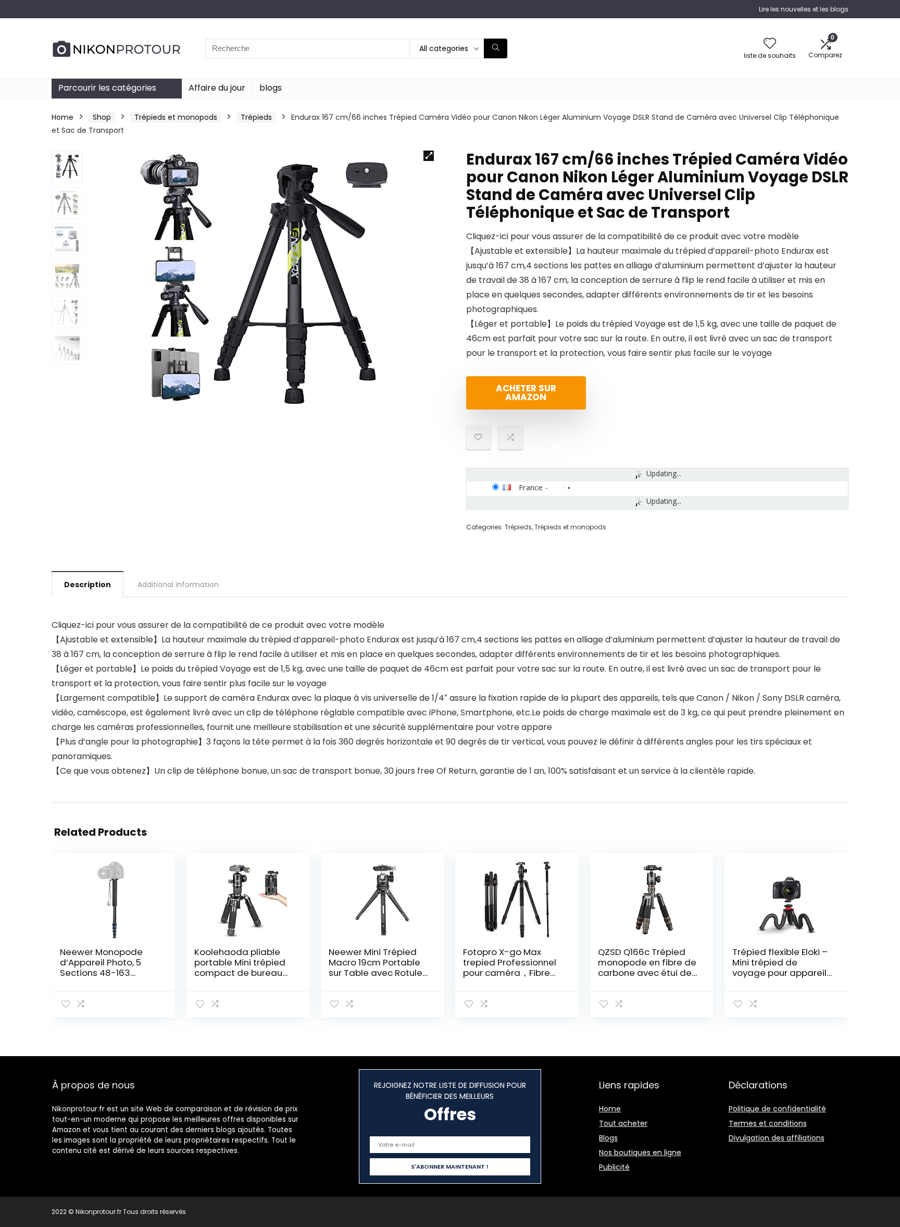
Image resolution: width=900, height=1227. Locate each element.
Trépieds (256, 117)
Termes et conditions (768, 1123)
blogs (270, 88)
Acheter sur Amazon (526, 392)
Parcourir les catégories (107, 88)
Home (62, 117)
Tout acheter (623, 1123)
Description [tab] (87, 584)
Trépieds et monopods (175, 117)
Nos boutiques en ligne (640, 1152)
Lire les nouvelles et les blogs (803, 9)
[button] (428, 156)
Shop (102, 117)
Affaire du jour (217, 88)
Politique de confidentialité (777, 1109)
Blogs (608, 1138)
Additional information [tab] (178, 584)
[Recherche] (495, 48)
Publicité (614, 1167)
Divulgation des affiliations (776, 1138)
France (531, 487)
